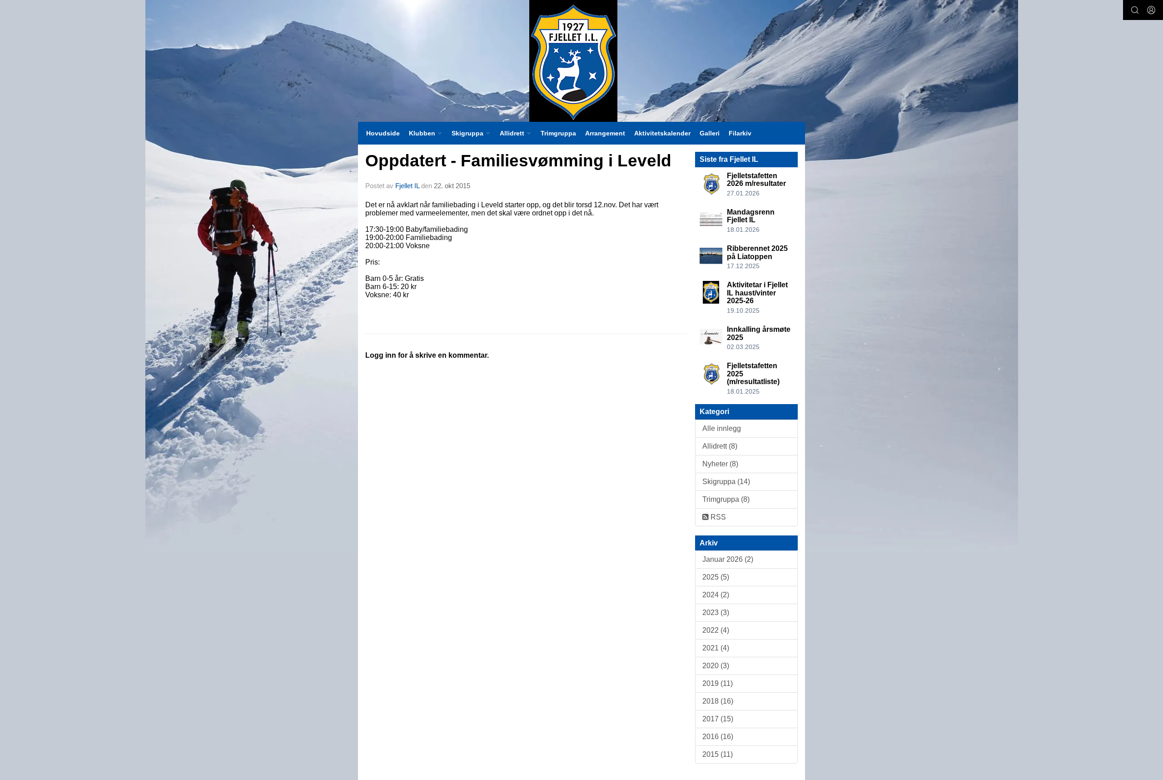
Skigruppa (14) (726, 481)
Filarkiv (740, 133)
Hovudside (383, 133)
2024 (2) (715, 595)
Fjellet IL (407, 186)
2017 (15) (717, 719)
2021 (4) (715, 648)
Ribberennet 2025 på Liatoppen (757, 252)
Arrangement (605, 133)
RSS (717, 517)
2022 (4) (715, 630)
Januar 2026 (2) (727, 559)
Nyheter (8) (720, 464)
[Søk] (1135, 10)
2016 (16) (717, 736)
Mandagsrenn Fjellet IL (751, 216)
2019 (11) (717, 683)
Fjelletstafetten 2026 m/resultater (756, 180)
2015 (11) (717, 754)
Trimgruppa (558, 133)
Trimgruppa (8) (726, 499)
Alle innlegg (721, 428)
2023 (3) (715, 612)
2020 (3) (715, 666)
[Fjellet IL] (573, 61)
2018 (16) (717, 701)
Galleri (710, 133)
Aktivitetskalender (662, 133)
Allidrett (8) (719, 446)
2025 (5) (715, 577)
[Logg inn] (1151, 10)
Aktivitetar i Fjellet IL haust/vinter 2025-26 (757, 293)
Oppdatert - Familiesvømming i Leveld (518, 160)
